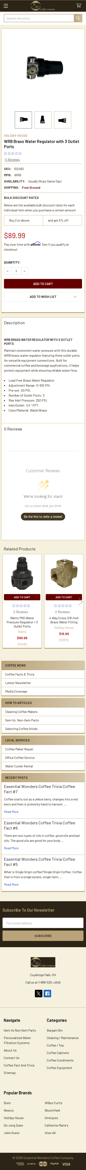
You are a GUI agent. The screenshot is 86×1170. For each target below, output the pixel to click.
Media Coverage (16, 691)
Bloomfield (52, 1110)
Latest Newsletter (18, 683)
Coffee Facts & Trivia (19, 674)
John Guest (12, 1133)
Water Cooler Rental (19, 766)
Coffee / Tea (55, 1045)
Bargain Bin (55, 1030)
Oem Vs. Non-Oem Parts (22, 720)
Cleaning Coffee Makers (21, 712)
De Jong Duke (13, 1125)
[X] (38, 993)
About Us (10, 1050)
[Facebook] (47, 993)
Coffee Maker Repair (19, 749)
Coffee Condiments (60, 1060)
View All (50, 1133)
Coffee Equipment (59, 1068)
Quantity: (12, 262)
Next (80, 601)
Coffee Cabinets (58, 1053)
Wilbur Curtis (53, 1103)
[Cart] (79, 5)
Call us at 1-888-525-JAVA (43, 982)
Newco (9, 1110)
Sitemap (10, 1073)
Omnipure (51, 1118)
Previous (5, 601)
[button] (43, 296)
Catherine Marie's (56, 1125)
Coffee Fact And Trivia (19, 1065)
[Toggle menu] (5, 5)
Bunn (7, 1103)
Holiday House (14, 1118)
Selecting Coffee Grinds (21, 729)
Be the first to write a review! (43, 517)
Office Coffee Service (20, 757)
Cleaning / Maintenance (63, 1038)
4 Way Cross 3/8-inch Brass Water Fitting (64, 620)
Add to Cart (22, 597)
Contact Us (11, 1058)
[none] (43, 70)
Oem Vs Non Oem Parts (20, 1030)
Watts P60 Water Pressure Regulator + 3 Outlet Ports (22, 622)
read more (11, 812)
